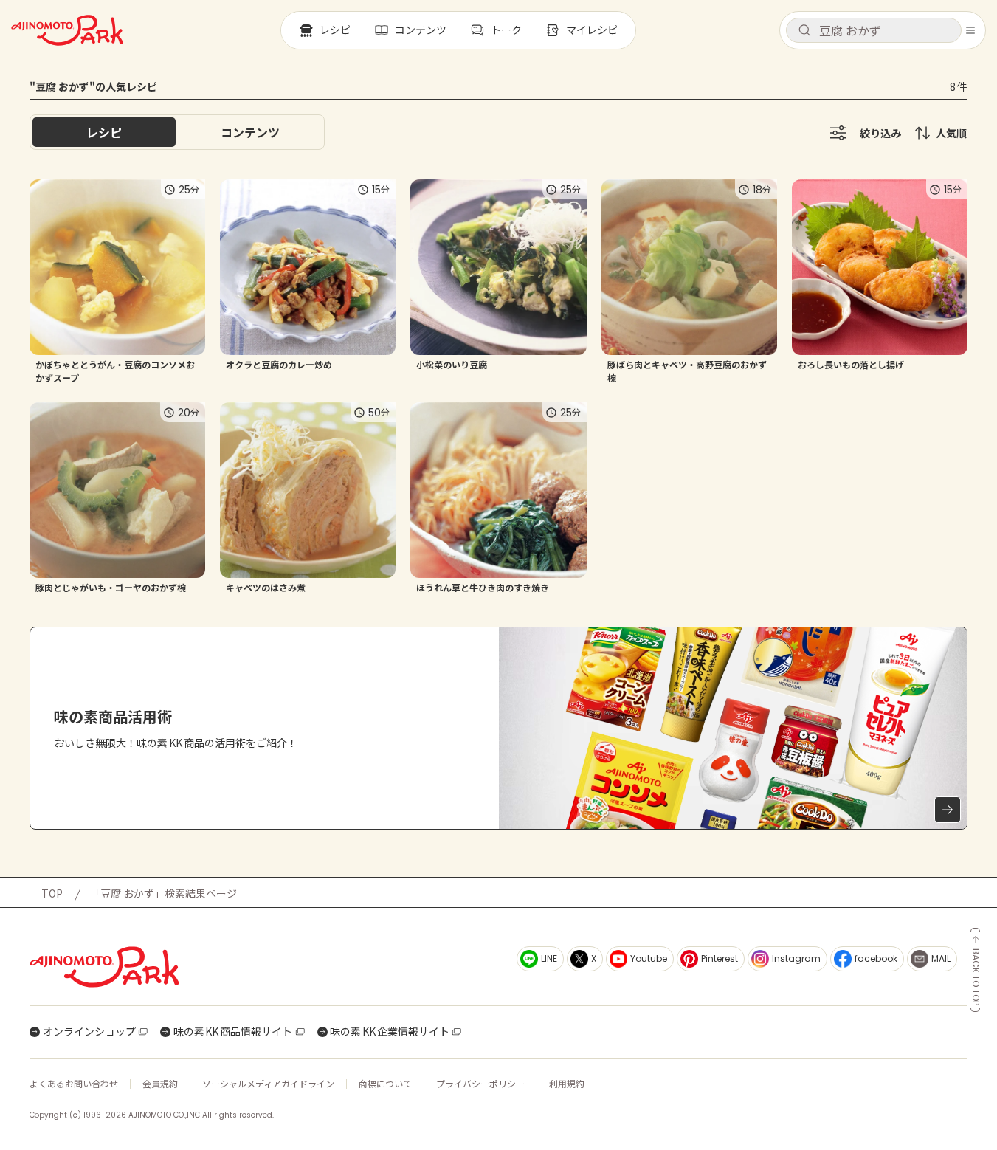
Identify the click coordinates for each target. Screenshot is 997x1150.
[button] (874, 30)
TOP (52, 893)
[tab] (250, 132)
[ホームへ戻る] (67, 30)
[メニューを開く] (970, 30)
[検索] (804, 31)
